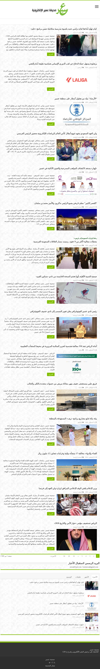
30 (64, 556)
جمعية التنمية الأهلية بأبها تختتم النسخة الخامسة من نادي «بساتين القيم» (66, 276)
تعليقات (78, 577)
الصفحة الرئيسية (77, 32)
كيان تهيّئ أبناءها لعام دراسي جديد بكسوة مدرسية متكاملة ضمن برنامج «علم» (64, 29)
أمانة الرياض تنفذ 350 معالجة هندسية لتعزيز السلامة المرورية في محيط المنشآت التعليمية (58, 346)
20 (69, 556)
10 (74, 556)
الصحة (80, 387)
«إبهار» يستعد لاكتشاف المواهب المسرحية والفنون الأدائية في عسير (68, 168)
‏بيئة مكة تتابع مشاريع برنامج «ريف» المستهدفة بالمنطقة (73, 418)
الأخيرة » (53, 556)
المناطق (80, 422)
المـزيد (51, 54)
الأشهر (86, 577)
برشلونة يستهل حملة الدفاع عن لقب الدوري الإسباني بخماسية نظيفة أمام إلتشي (63, 64)
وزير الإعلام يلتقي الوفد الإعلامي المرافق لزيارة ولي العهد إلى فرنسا (68, 488)
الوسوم (69, 577)
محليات (80, 350)
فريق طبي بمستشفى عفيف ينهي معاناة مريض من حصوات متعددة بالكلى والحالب (62, 384)
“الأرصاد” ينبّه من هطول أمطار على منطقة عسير (76, 98)
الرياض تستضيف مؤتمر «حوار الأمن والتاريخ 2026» (75, 523)
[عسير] (50, 9)
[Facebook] (52, 662)
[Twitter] (50, 662)
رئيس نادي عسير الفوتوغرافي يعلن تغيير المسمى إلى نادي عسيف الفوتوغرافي (63, 311)
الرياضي (80, 67)
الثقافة (80, 172)
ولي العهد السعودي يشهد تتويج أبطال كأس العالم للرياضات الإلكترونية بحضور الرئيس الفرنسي (57, 133)
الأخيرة (95, 577)
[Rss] (54, 662)
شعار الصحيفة (50, 666)
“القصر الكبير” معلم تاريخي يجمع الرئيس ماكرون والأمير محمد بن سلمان (65, 203)
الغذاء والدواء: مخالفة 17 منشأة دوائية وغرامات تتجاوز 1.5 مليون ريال (67, 453)
